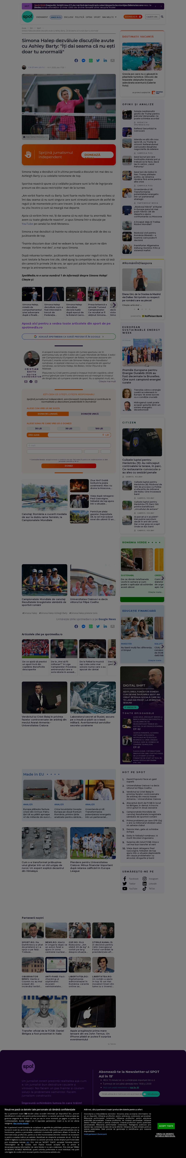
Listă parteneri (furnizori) (95, 1134)
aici (27, 1142)
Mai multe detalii (21, 1123)
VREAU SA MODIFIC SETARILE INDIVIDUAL (165, 1134)
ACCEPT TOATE (166, 1126)
